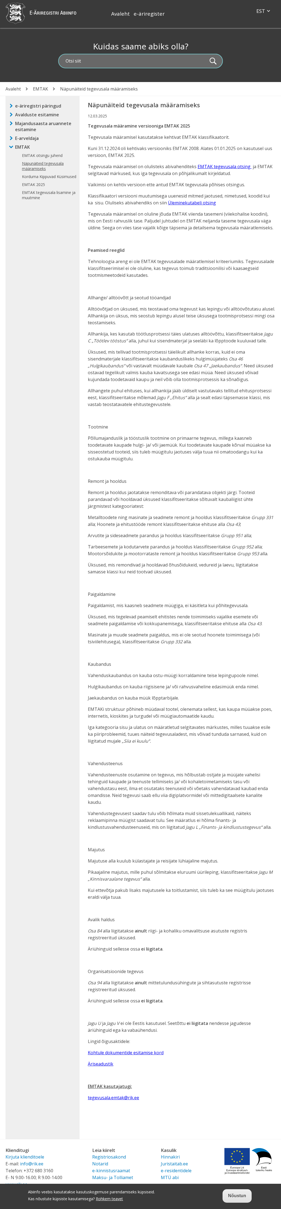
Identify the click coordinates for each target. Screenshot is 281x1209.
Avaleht (120, 13)
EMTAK (40, 88)
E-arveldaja (27, 138)
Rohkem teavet (109, 1199)
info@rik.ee (31, 1164)
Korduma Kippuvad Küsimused (49, 176)
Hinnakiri (170, 1157)
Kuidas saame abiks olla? (140, 46)
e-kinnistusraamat (111, 1171)
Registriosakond (109, 1157)
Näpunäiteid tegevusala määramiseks (43, 166)
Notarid (100, 1164)
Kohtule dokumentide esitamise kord (126, 1053)
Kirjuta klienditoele (24, 1157)
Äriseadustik (100, 1064)
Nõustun (237, 1195)
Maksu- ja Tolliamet (112, 1177)
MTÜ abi (170, 1177)
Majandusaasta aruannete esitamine (43, 126)
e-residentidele (176, 1171)
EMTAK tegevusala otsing (225, 167)
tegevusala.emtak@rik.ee (113, 1098)
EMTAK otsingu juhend (42, 155)
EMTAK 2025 (33, 184)
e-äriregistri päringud (38, 106)
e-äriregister (149, 13)
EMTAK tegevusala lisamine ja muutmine (48, 195)
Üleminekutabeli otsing (192, 203)
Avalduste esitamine (37, 115)
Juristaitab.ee (174, 1164)
